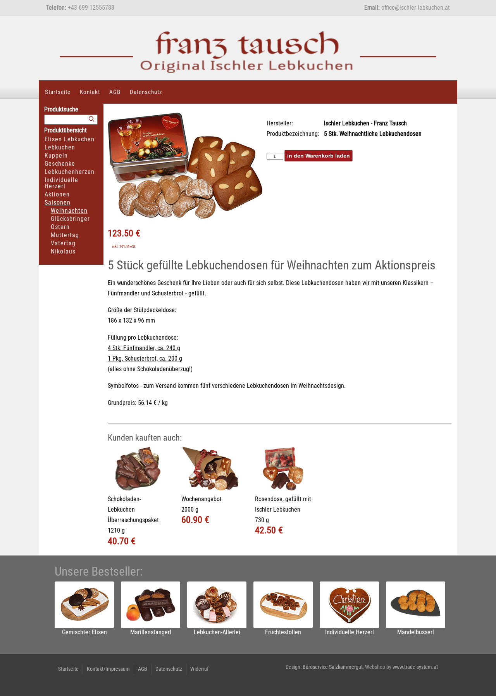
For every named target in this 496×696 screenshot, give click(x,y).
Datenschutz (146, 92)
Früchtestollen (283, 632)
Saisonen (58, 202)
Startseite (58, 92)
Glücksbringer (70, 218)
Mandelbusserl (415, 632)
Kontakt (90, 92)
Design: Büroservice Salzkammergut (324, 667)
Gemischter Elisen (84, 632)
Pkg (117, 358)
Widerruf (199, 669)
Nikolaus (63, 251)
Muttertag (65, 235)
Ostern (60, 227)
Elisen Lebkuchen (70, 139)
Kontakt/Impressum (108, 669)
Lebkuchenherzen (70, 171)
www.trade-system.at (415, 667)
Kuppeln (56, 155)
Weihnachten (69, 210)
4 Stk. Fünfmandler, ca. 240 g (144, 348)
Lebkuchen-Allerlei (217, 632)
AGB (115, 92)
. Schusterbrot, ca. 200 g (152, 358)
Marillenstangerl (150, 632)
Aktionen (57, 194)
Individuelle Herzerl (61, 183)
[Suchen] (91, 119)
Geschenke (60, 163)
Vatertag (63, 243)
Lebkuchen (60, 147)
